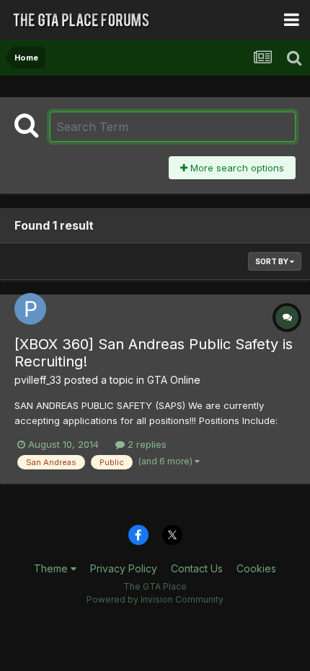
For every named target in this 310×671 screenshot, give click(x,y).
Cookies (256, 568)
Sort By (272, 261)
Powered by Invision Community (155, 599)
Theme (52, 568)
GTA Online (173, 380)
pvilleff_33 (37, 380)
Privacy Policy (123, 568)
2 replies (146, 444)
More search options (235, 168)
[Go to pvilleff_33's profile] (30, 309)
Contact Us (197, 568)
